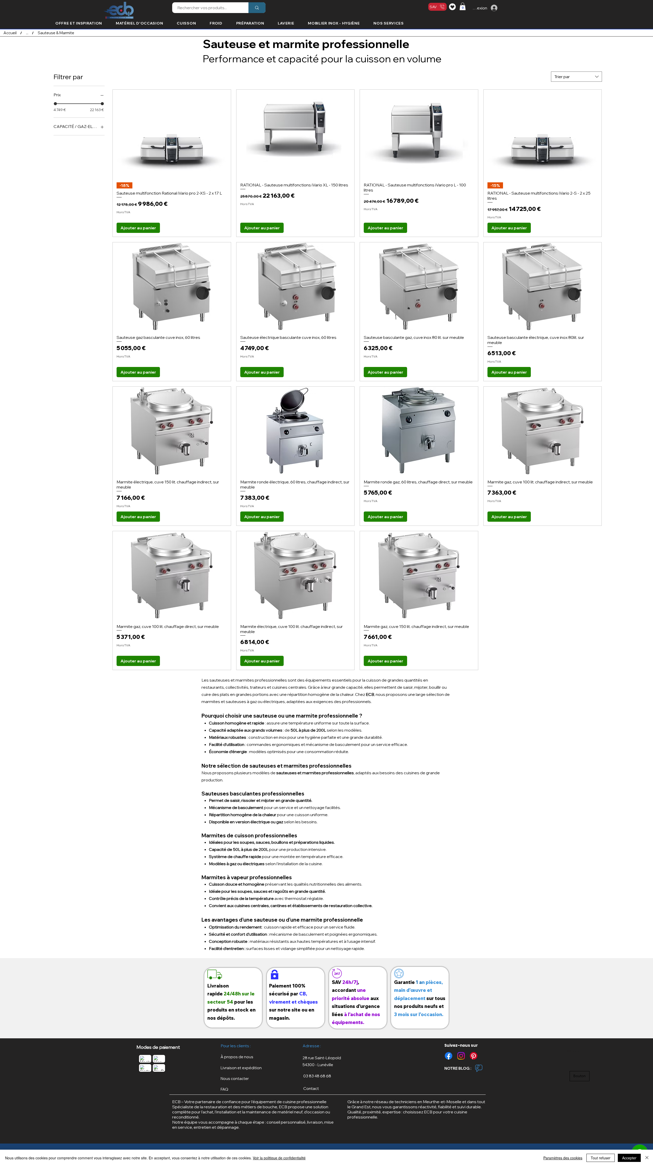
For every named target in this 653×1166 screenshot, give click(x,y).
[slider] (55, 104)
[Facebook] (449, 1056)
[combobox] (576, 77)
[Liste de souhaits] (453, 6)
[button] (462, 6)
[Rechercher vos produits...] (256, 7)
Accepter (629, 1157)
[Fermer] (647, 1158)
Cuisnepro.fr (574, 1050)
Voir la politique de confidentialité (279, 1157)
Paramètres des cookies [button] (562, 1157)
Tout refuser (600, 1157)
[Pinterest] (474, 1056)
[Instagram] (461, 1056)
